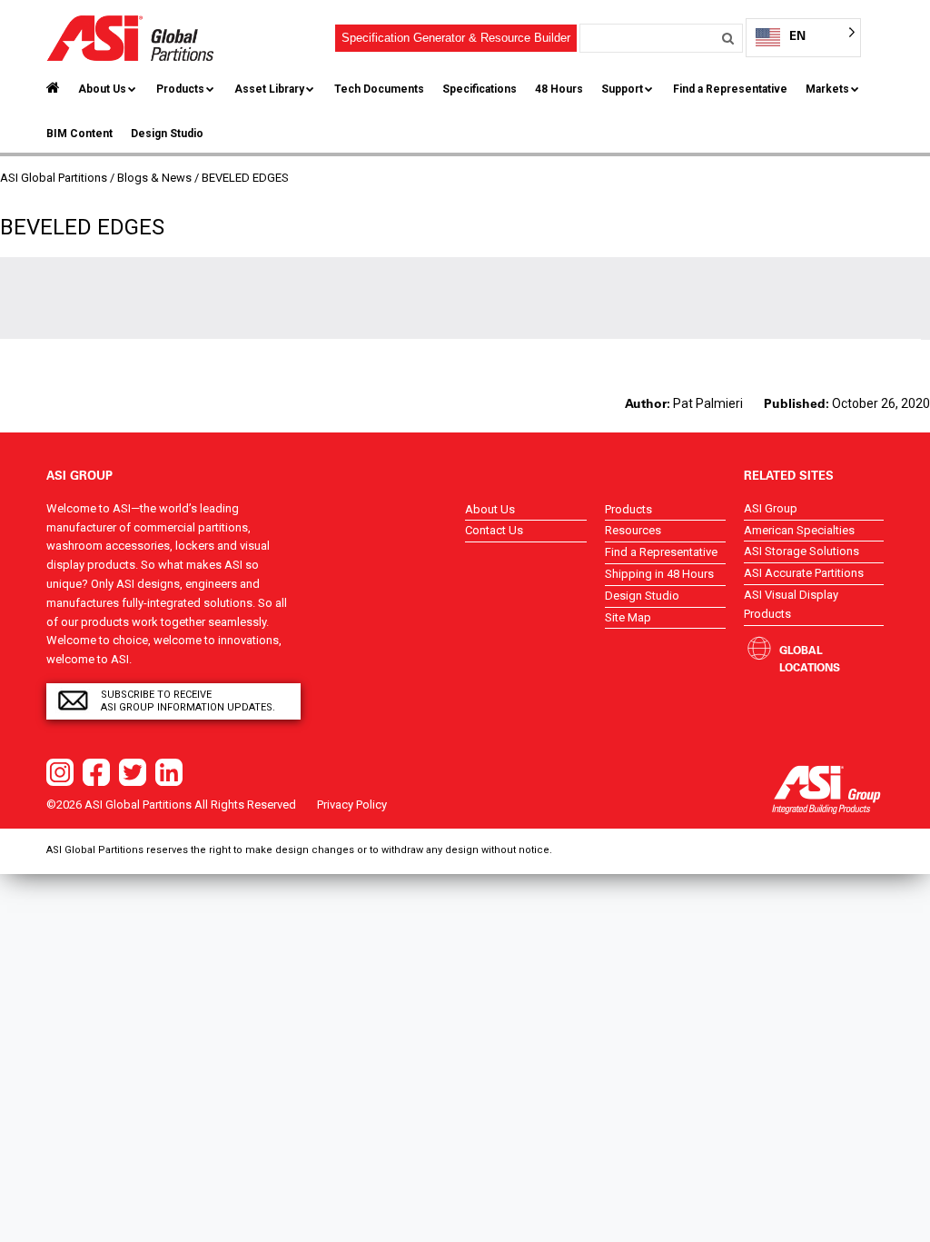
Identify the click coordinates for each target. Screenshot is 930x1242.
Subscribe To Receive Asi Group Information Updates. (188, 701)
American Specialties (799, 530)
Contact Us (494, 530)
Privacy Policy (352, 804)
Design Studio (167, 133)
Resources (633, 530)
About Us (102, 89)
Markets (827, 89)
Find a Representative (730, 89)
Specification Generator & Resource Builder (455, 38)
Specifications (479, 89)
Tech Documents (379, 89)
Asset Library (269, 89)
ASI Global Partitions (53, 177)
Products (180, 89)
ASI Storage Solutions (801, 551)
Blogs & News (154, 177)
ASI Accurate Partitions (804, 573)
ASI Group (770, 508)
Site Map (628, 617)
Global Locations (809, 658)
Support (622, 89)
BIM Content (79, 133)
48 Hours (559, 89)
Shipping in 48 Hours (659, 574)
